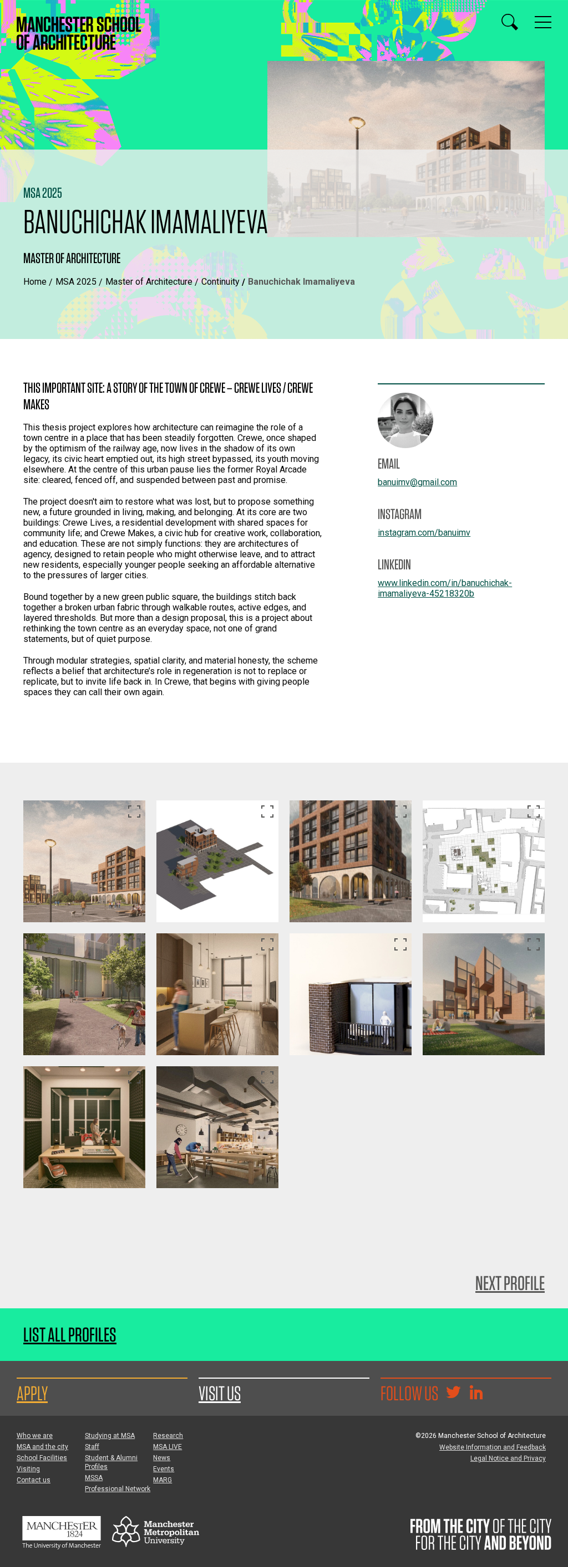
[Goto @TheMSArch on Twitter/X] (453, 1393)
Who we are (35, 1436)
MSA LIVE (167, 1447)
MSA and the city (42, 1447)
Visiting (28, 1469)
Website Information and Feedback (492, 1447)
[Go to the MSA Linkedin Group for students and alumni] (476, 1393)
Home (35, 281)
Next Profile (510, 1283)
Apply (32, 1393)
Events (163, 1469)
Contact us (33, 1480)
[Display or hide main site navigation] (543, 22)
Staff (92, 1447)
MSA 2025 (76, 281)
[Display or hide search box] (509, 22)
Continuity (220, 281)
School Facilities (42, 1458)
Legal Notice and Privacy (508, 1458)
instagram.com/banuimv (424, 532)
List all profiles (69, 1334)
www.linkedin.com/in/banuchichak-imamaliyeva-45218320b (445, 588)
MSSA (94, 1478)
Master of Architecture (148, 281)
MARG (162, 1480)
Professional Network (117, 1489)
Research (168, 1436)
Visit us (220, 1393)
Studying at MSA (110, 1436)
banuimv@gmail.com (417, 482)
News (161, 1458)
